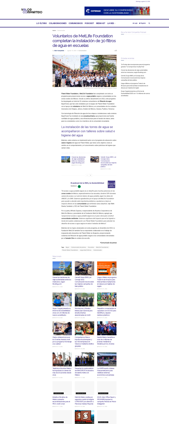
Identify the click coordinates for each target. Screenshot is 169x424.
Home (54, 30)
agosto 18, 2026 (80, 348)
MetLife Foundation (102, 247)
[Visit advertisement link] (117, 11)
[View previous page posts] (87, 175)
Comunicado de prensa (78, 247)
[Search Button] (149, 23)
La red (110, 23)
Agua (67, 247)
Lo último (41, 23)
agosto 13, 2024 (71, 50)
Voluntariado (97, 250)
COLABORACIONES (58, 23)
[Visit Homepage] (31, 11)
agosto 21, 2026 (77, 165)
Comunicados (76, 23)
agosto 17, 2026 (80, 377)
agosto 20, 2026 (57, 317)
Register (143, 23)
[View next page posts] (90, 175)
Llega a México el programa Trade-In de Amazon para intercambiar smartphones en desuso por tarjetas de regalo (106, 281)
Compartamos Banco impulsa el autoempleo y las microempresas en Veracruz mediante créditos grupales (84, 341)
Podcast (89, 23)
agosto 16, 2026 (80, 406)
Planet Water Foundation (70, 250)
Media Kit (100, 23)
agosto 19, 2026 (102, 317)
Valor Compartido (59, 50)
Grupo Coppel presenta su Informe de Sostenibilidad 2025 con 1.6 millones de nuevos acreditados (135, 93)
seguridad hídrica (85, 250)
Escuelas (91, 247)
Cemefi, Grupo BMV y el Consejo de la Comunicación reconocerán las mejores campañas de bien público (84, 281)
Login (136, 23)
